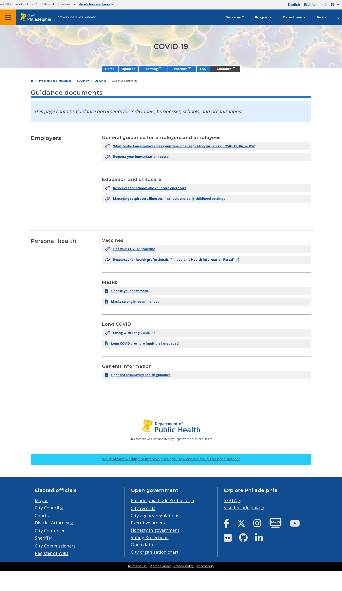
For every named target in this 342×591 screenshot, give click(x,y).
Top (331, 559)
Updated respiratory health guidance (141, 375)
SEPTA (230, 500)
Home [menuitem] (110, 69)
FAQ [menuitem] (203, 69)
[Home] (32, 80)
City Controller (50, 531)
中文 (324, 5)
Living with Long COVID (132, 333)
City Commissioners (55, 546)
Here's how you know (94, 4)
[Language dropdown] (335, 4)
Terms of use (137, 566)
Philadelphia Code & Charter (160, 500)
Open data (142, 545)
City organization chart (155, 552)
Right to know (160, 566)
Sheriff (41, 538)
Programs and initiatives (55, 80)
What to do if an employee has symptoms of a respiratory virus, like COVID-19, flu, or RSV (184, 146)
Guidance (100, 80)
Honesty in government (155, 530)
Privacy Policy (183, 566)
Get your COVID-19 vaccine (134, 249)
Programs (263, 17)
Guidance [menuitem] (224, 69)
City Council (47, 508)
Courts (42, 516)
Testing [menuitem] (151, 69)
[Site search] (337, 17)
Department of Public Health (193, 439)
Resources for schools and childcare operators (149, 188)
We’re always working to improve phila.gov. (171, 459)
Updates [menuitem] (128, 69)
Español (310, 5)
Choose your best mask (129, 291)
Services (233, 17)
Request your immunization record (141, 156)
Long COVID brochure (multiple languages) (145, 343)
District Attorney (52, 523)
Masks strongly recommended (135, 301)
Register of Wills (51, 553)
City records (143, 508)
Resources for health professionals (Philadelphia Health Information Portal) (174, 259)
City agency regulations (155, 516)
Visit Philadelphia (242, 507)
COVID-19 (83, 80)
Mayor (41, 500)
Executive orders (148, 523)
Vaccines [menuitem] (180, 69)
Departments (294, 17)
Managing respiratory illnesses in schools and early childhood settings (169, 198)
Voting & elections (149, 537)
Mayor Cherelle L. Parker (76, 17)
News (321, 17)
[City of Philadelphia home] (36, 17)
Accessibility (205, 566)
